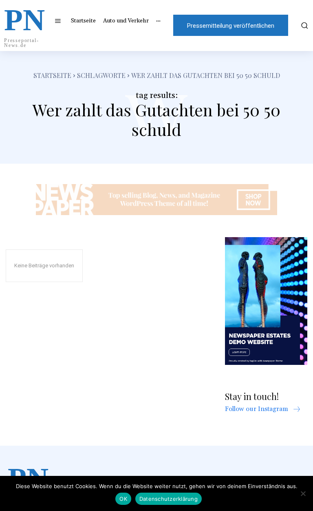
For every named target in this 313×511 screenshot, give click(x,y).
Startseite (52, 75)
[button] (303, 25)
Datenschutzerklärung (168, 498)
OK (123, 498)
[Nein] (303, 493)
